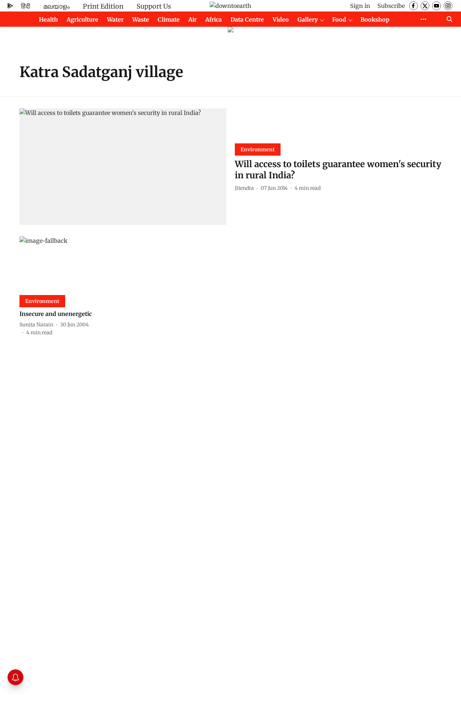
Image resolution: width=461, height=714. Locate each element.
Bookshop (375, 19)
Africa (213, 19)
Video (281, 19)
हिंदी (25, 6)
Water (115, 19)
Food (339, 19)
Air (192, 19)
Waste (140, 19)
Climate (169, 19)
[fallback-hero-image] (122, 166)
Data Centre (247, 19)
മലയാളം (56, 6)
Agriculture (82, 19)
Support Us (153, 6)
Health (48, 19)
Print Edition (103, 6)
